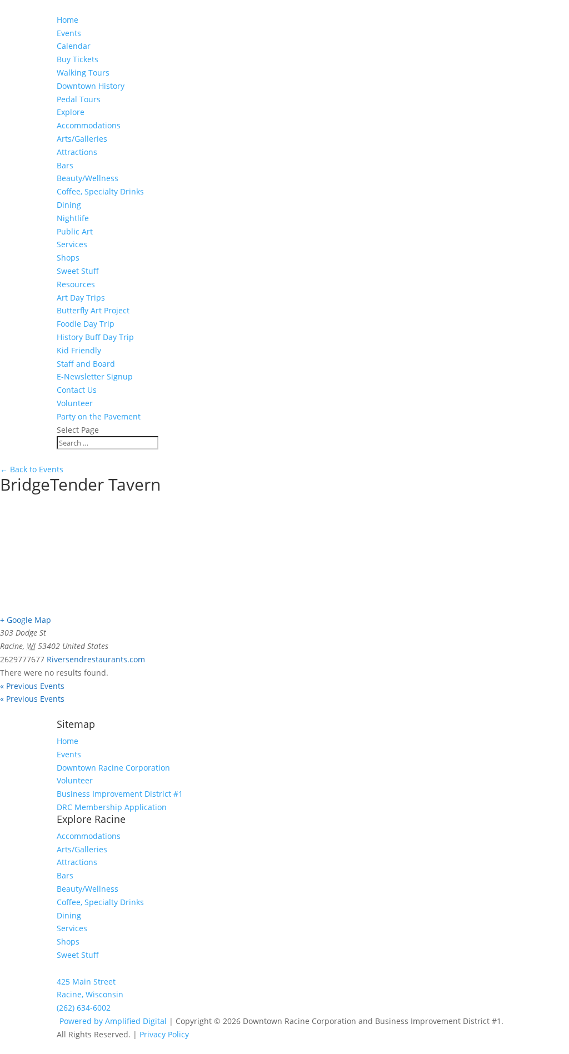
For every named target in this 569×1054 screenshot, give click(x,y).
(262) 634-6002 (84, 1007)
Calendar (74, 46)
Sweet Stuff (78, 271)
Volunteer (75, 403)
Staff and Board (86, 363)
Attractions (77, 152)
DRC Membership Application (112, 807)
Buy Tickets (77, 59)
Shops (68, 257)
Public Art (75, 231)
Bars (65, 165)
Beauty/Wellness (87, 178)
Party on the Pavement (99, 416)
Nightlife (73, 218)
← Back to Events (31, 469)
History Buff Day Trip (95, 337)
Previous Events (32, 686)
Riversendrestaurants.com (96, 659)
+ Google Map (25, 620)
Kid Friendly (79, 350)
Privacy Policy (164, 1034)
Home (67, 19)
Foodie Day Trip (85, 323)
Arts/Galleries (82, 138)
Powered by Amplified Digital (113, 1021)
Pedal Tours (79, 99)
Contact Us (77, 389)
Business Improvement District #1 (120, 793)
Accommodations (89, 125)
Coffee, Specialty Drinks (100, 191)
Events (69, 754)
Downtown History (90, 86)
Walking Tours (83, 72)
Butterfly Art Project (93, 310)
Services (72, 244)
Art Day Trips (81, 297)
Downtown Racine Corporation (113, 767)
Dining (69, 204)
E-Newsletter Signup (95, 376)
